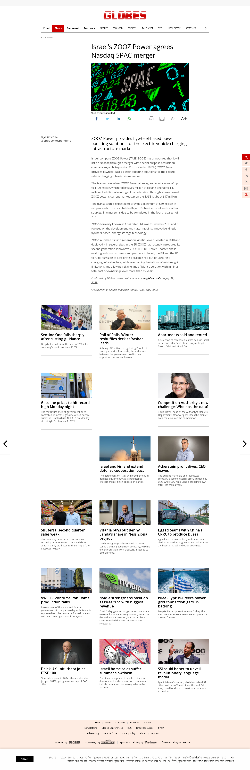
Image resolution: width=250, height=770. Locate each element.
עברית (161, 727)
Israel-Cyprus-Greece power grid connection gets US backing (182, 602)
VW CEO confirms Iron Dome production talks (65, 600)
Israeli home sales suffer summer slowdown (120, 670)
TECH (160, 28)
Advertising (93, 733)
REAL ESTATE (174, 28)
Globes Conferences (112, 727)
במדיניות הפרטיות (203, 761)
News (58, 28)
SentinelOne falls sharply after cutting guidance (62, 336)
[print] (151, 119)
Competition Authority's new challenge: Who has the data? (183, 404)
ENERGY (132, 28)
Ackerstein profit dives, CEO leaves (182, 468)
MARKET (104, 28)
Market (147, 722)
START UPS (191, 28)
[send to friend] (162, 119)
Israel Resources (145, 727)
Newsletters (91, 727)
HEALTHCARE (147, 28)
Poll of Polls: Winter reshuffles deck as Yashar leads (121, 338)
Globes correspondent (56, 140)
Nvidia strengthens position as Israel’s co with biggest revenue (123, 602)
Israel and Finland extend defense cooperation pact (121, 468)
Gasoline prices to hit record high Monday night (65, 404)
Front (46, 28)
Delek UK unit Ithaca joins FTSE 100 (63, 670)
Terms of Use (110, 733)
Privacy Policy (129, 733)
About (143, 733)
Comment (73, 28)
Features (89, 28)
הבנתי (24, 758)
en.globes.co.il (151, 278)
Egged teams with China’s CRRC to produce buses (180, 532)
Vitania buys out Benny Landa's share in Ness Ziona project (123, 534)
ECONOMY (118, 28)
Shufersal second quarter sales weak (63, 532)
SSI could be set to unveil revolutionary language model (179, 672)
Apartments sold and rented (182, 334)
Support (155, 733)
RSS (130, 727)
